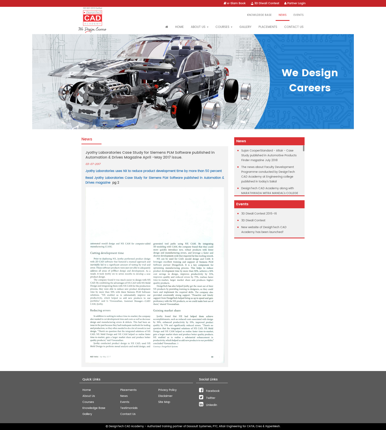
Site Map (164, 402)
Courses (88, 402)
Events (299, 15)
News (282, 15)
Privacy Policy (167, 390)
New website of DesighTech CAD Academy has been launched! (263, 229)
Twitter (210, 398)
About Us (88, 396)
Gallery (245, 26)
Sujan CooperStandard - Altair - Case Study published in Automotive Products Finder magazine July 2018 (269, 155)
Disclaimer (165, 396)
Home (179, 26)
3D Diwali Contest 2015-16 (259, 213)
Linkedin (211, 405)
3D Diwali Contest (266, 3)
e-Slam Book (236, 3)
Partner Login (296, 3)
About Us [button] (198, 26)
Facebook (212, 391)
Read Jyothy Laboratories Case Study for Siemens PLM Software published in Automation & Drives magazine (154, 180)
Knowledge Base (93, 408)
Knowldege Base (259, 15)
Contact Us (294, 26)
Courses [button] (223, 26)
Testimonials (129, 408)
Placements (268, 26)
